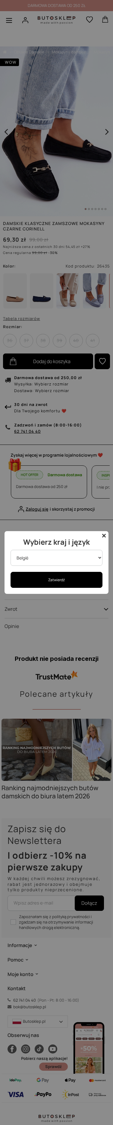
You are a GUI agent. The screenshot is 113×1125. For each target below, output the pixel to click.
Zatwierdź (56, 579)
